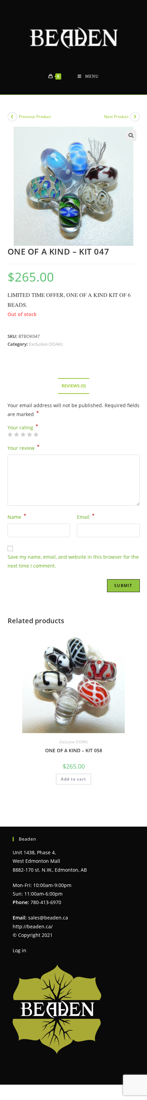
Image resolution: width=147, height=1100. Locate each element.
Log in (19, 950)
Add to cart (73, 779)
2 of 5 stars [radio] (16, 434)
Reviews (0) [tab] (74, 386)
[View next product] (135, 117)
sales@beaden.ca (48, 917)
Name (17, 516)
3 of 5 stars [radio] (23, 434)
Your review (24, 447)
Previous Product (35, 116)
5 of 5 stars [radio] (36, 434)
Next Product (116, 116)
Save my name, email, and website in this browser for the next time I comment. (73, 561)
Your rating (23, 427)
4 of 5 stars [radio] (29, 434)
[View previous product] (12, 117)
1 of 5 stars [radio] (10, 434)
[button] (130, 135)
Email (86, 516)
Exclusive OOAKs (46, 344)
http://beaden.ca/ (33, 926)
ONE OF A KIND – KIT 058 (73, 750)
